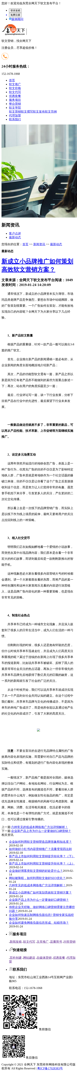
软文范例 (51, 111)
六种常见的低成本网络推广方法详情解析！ (39, 827)
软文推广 (15, 84)
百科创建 (16, 957)
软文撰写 (27, 111)
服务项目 (15, 99)
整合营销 (15, 103)
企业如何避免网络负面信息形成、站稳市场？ (39, 922)
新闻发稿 (16, 941)
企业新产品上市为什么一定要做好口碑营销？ (41, 831)
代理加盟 (15, 115)
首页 (12, 80)
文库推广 (43, 941)
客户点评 (15, 233)
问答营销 (70, 941)
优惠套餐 (15, 96)
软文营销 (15, 111)
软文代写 (15, 92)
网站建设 (29, 957)
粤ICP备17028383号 (50, 1068)
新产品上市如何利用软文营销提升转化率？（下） (42, 856)
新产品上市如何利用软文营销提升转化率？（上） (42, 863)
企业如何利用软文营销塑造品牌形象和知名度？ (40, 841)
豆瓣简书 (56, 941)
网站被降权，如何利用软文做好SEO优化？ (37, 878)
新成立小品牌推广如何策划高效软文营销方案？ (40, 892)
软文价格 (15, 88)
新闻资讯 (39, 244)
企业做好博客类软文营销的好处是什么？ (36, 870)
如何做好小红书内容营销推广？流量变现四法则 (40, 849)
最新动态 (15, 237)
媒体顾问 (17, 19)
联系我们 (15, 119)
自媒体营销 (44, 957)
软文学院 (15, 107)
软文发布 (39, 111)
